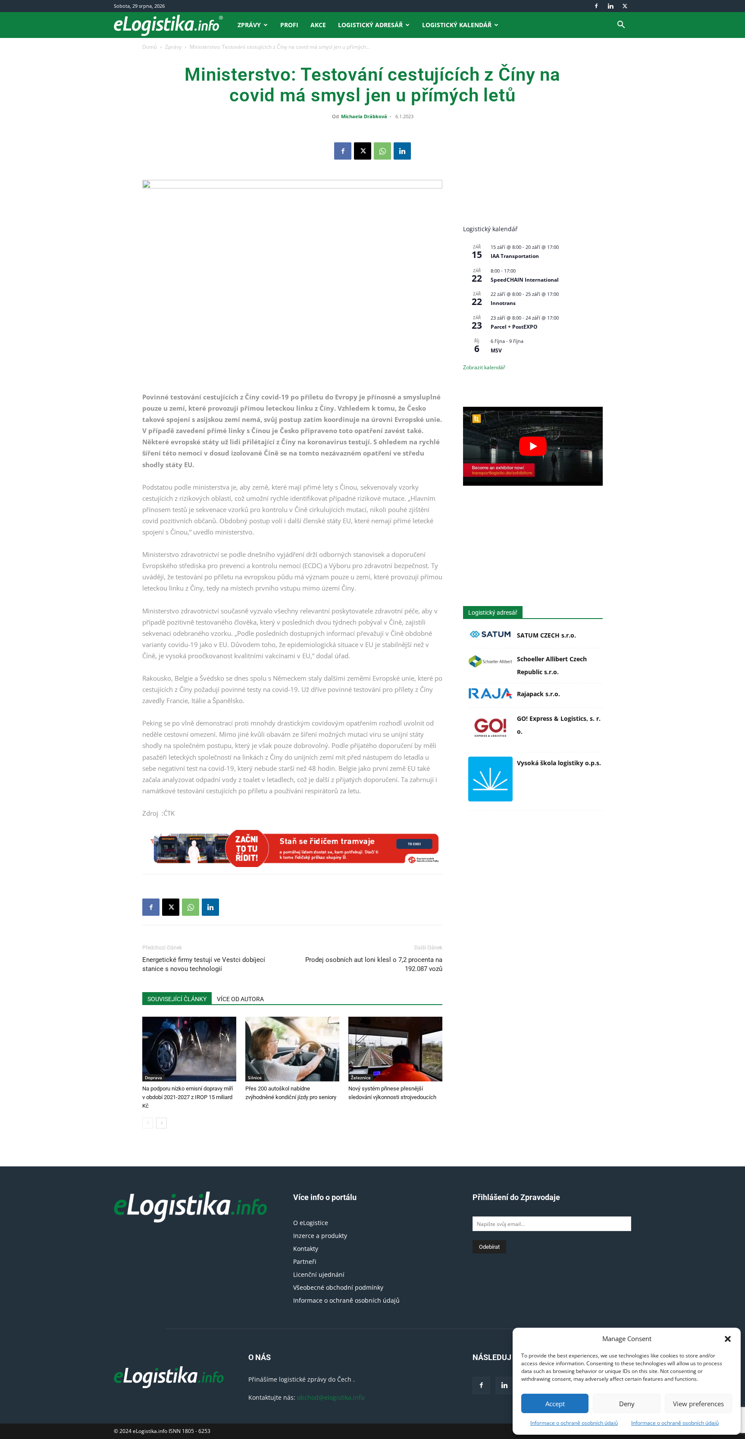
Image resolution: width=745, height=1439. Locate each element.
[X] (624, 6)
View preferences (698, 1403)
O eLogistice (310, 1223)
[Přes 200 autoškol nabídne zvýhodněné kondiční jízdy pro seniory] (292, 1049)
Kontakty (305, 1248)
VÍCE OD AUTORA (240, 999)
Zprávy (249, 25)
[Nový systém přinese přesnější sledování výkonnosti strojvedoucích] (395, 1049)
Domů (149, 46)
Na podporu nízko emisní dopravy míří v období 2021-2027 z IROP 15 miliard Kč (187, 1097)
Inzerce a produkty (320, 1236)
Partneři (304, 1261)
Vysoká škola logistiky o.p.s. (559, 763)
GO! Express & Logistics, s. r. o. (559, 724)
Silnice (255, 1078)
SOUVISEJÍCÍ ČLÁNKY (177, 999)
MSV (496, 350)
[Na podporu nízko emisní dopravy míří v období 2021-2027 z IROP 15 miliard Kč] (189, 1049)
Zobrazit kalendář (484, 367)
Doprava (153, 1078)
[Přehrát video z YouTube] (533, 446)
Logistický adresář (370, 25)
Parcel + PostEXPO (514, 326)
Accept (555, 1403)
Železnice (361, 1078)
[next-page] (161, 1123)
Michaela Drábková (364, 116)
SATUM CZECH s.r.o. (546, 635)
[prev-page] (147, 1123)
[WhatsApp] (382, 151)
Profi (289, 25)
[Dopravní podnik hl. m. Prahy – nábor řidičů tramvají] (292, 848)
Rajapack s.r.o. (538, 694)
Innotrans (503, 303)
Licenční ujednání (318, 1274)
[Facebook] (596, 6)
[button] (727, 1339)
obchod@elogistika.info (330, 1397)
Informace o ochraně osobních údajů (574, 1422)
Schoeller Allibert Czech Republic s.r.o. (552, 665)
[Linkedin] (610, 6)
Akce (318, 25)
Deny (627, 1403)
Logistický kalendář (456, 25)
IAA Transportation (515, 256)
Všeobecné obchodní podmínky (338, 1287)
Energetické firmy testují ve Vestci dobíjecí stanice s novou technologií (203, 964)
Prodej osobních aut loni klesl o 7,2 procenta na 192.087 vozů (373, 964)
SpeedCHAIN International (525, 279)
